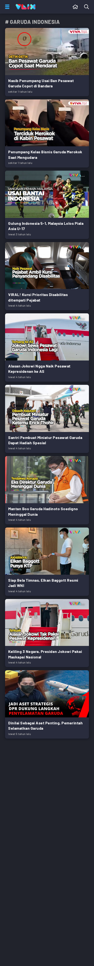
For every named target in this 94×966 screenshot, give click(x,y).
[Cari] (87, 6)
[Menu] (6, 6)
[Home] (26, 6)
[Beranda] (75, 6)
